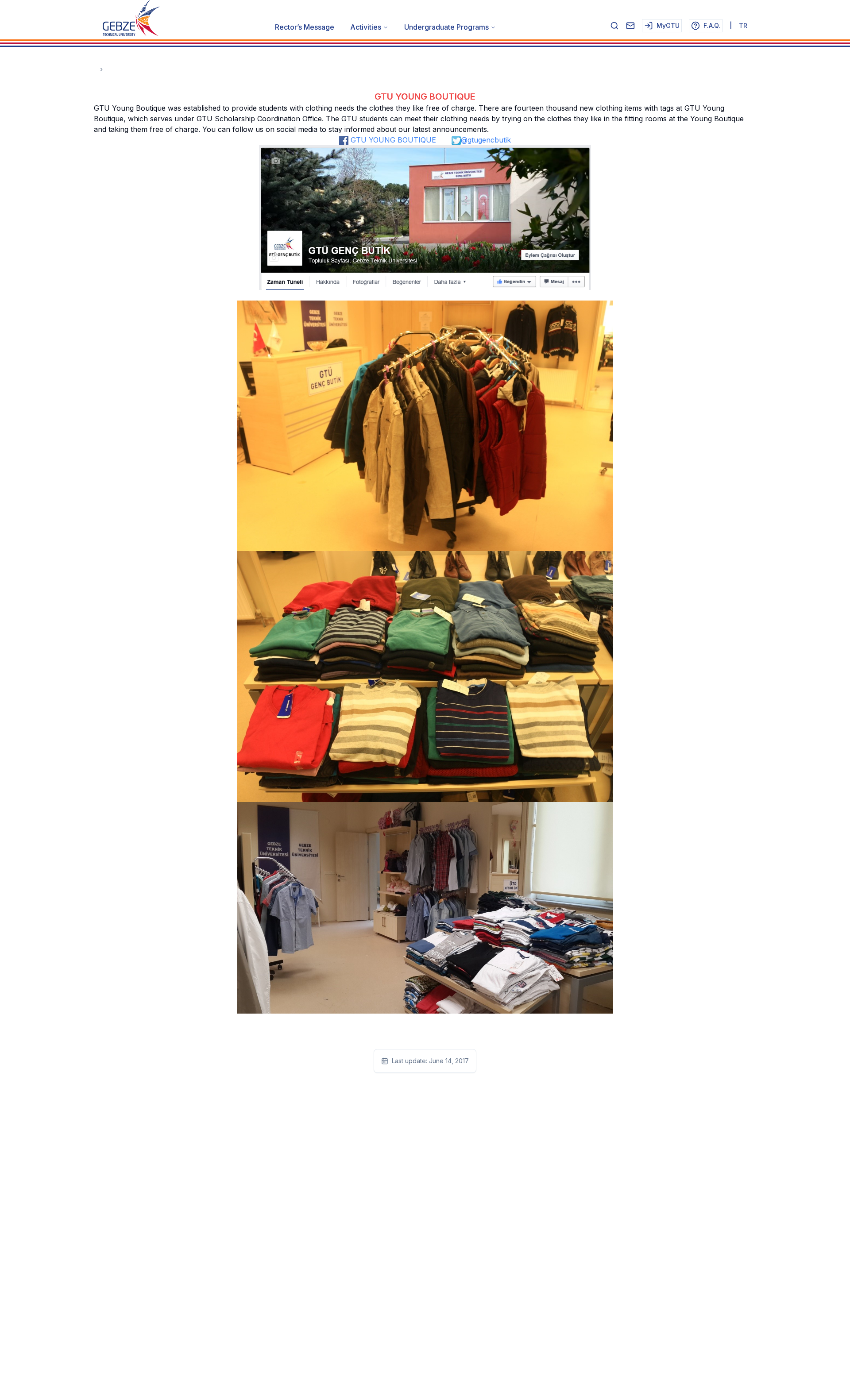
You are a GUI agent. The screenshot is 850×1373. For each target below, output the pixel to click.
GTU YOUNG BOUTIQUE (392, 139)
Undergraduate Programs (446, 27)
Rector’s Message (304, 27)
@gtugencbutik (486, 139)
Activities (365, 27)
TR (743, 25)
